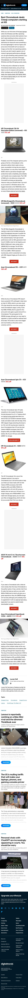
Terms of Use (4, 983)
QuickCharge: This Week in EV (14, 703)
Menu (1, 5)
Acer (2, 406)
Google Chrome (23, 700)
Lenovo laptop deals (9, 76)
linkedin (10, 683)
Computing (4, 921)
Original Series (19, 933)
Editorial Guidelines (5, 946)
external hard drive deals (17, 191)
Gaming (3, 923)
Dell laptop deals (21, 74)
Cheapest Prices (5, 700)
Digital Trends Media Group (8, 988)
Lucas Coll (4, 25)
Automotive (4, 933)
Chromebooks (14, 700)
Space (17, 923)
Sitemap (18, 980)
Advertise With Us (5, 944)
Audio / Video (4, 925)
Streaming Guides (20, 925)
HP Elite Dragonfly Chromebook (13, 229)
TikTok (16, 908)
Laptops (3, 703)
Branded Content (20, 943)
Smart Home (4, 928)
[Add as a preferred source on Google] (4, 28)
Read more (6, 762)
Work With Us (4, 977)
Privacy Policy (19, 974)
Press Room (18, 977)
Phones (3, 918)
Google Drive (12, 498)
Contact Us (3, 941)
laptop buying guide (9, 416)
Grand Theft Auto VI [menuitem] (5, 8)
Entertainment (4, 930)
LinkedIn (23, 908)
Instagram (5, 908)
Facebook (1, 908)
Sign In (24, 5)
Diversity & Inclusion (6, 980)
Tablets (17, 918)
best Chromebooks (6, 233)
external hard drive (21, 600)
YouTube (12, 908)
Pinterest (19, 908)
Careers (3, 974)
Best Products (19, 928)
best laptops (23, 31)
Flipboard (1, 912)
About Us (3, 938)
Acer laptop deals (10, 74)
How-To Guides (19, 930)
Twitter (9, 908)
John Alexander (12, 25)
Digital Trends (8, 7)
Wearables (18, 921)
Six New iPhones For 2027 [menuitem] (16, 8)
